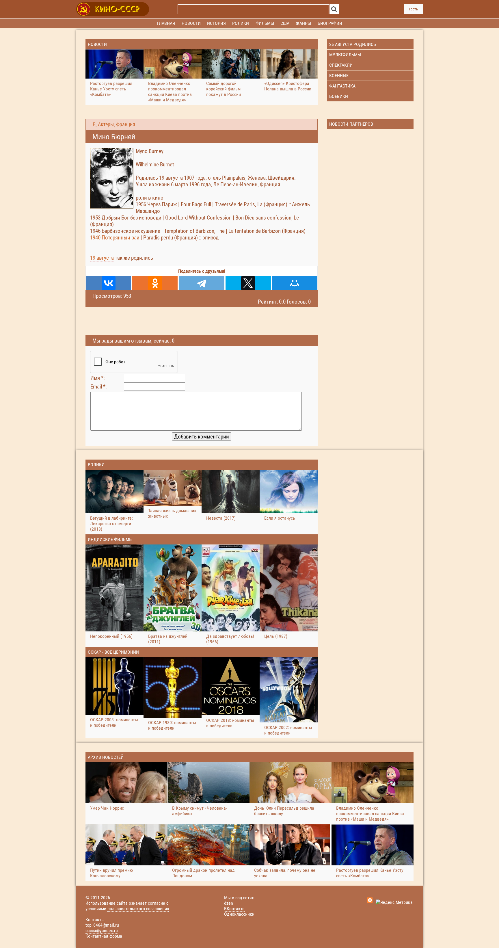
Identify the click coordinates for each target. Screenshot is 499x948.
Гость (413, 9)
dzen (228, 903)
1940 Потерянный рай (114, 237)
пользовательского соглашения (138, 908)
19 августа (102, 257)
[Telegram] (201, 283)
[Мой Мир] (294, 283)
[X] (248, 283)
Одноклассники (239, 914)
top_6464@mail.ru (102, 925)
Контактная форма (103, 936)
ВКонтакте (234, 908)
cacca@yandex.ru (101, 930)
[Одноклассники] (155, 283)
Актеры (106, 124)
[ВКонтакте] (108, 283)
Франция (125, 124)
